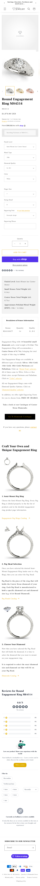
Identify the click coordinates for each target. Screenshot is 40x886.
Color (6, 174)
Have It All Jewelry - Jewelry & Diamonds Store (23, 874)
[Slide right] (37, 91)
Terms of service (32, 877)
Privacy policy (20, 877)
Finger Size (8, 189)
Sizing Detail (8, 200)
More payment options (20, 265)
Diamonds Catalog (9, 675)
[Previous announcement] (4, 3)
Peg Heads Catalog (9, 598)
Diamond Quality (10, 163)
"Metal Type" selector (27, 369)
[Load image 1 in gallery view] (10, 90)
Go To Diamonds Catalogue (20, 416)
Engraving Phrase (10, 221)
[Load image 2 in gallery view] (20, 90)
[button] (5, 9)
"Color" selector (15, 378)
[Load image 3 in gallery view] (30, 90)
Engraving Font (17, 211)
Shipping (4, 121)
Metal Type (8, 153)
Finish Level (8, 142)
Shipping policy (21, 881)
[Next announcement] (35, 3)
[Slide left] (2, 91)
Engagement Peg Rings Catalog (15, 518)
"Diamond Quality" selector (13, 389)
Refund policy (9, 877)
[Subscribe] (32, 848)
